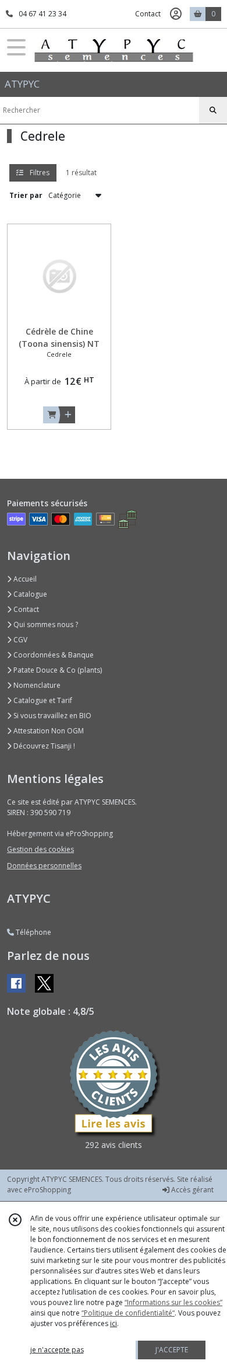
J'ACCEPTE (171, 1350)
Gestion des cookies (40, 849)
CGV (19, 640)
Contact (148, 14)
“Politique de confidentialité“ (128, 1313)
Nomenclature (36, 685)
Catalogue (29, 594)
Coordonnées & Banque (53, 655)
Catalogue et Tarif (42, 700)
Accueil (24, 579)
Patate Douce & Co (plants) (57, 670)
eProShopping (47, 1190)
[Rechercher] (213, 110)
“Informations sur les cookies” (173, 1302)
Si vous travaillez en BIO (51, 716)
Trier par (25, 195)
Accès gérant (191, 1190)
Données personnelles (44, 866)
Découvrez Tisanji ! (43, 746)
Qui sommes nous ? (45, 624)
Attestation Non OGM (48, 731)
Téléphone (32, 932)
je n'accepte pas (57, 1350)
